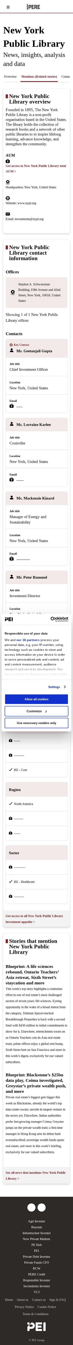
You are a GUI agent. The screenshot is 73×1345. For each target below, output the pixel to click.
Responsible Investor (36, 1280)
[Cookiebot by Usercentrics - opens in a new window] (51, 619)
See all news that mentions (36, 1175)
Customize (34, 711)
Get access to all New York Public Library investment (34, 919)
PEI (36, 1250)
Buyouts (36, 1227)
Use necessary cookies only (36, 723)
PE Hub (36, 1245)
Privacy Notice (24, 1307)
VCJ (37, 1292)
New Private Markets (36, 1239)
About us (22, 1299)
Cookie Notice (47, 1307)
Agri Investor (36, 1221)
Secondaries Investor (36, 1286)
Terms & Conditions (35, 1314)
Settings (54, 687)
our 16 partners (28, 640)
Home (9, 1299)
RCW (36, 1268)
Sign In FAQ (57, 1299)
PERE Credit (36, 1274)
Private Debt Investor (36, 1256)
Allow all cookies (36, 699)
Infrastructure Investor (37, 1233)
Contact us (39, 1299)
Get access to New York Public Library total (36, 168)
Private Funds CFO (36, 1262)
